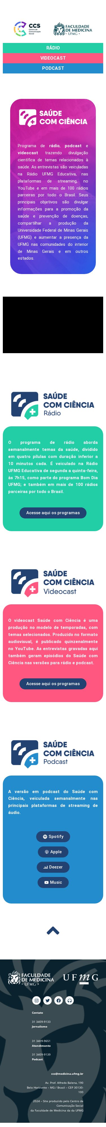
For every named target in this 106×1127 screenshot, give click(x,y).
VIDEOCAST (53, 58)
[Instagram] (36, 1000)
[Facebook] (58, 1000)
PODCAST (53, 68)
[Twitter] (47, 1000)
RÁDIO (53, 48)
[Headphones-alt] (69, 1000)
